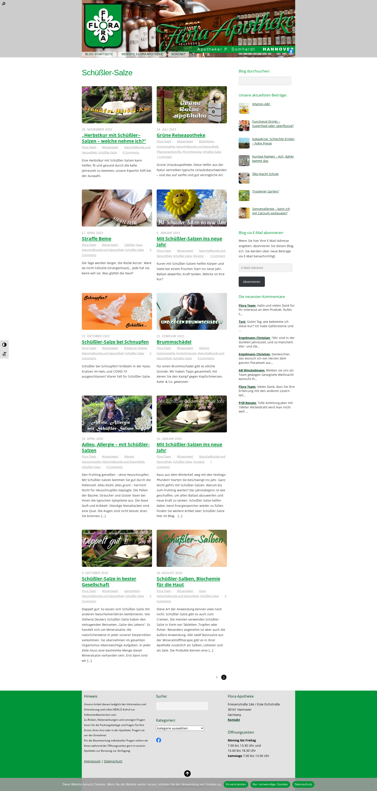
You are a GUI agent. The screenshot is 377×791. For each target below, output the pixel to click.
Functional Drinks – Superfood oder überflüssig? (273, 123)
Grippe (142, 348)
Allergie (129, 456)
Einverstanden (236, 784)
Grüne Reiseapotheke (181, 135)
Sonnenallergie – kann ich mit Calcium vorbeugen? (271, 211)
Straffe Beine (96, 239)
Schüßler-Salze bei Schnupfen (115, 342)
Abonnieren (251, 282)
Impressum (92, 761)
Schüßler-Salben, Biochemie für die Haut (188, 582)
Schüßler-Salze (107, 152)
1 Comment (164, 157)
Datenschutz (113, 761)
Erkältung (130, 348)
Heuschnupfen (91, 462)
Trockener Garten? (265, 191)
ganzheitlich (132, 591)
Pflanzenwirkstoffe (169, 152)
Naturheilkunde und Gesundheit (197, 146)
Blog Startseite (99, 54)
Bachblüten (206, 141)
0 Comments (131, 152)
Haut (139, 245)
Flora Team (89, 147)
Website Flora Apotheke (142, 54)
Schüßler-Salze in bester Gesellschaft (109, 582)
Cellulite (129, 245)
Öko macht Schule (265, 174)
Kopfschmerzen (186, 353)
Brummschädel (174, 342)
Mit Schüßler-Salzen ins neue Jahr (189, 242)
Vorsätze (198, 462)
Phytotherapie (191, 152)
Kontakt (178, 54)
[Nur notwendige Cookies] (371, 784)
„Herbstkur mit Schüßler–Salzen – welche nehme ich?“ (114, 138)
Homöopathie (166, 146)
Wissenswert (110, 147)
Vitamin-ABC (261, 104)
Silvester (198, 256)
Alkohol (204, 348)
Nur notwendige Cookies (270, 784)
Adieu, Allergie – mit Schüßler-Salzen (116, 447)
